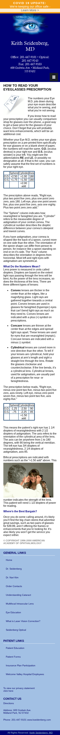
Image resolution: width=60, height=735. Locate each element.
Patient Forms (13, 656)
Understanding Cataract (18, 595)
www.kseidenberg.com (39, 719)
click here (8, 690)
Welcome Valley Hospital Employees (25, 674)
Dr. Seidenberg (14, 568)
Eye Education (13, 612)
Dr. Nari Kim (12, 577)
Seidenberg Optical (16, 630)
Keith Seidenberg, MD (30, 46)
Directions (8, 703)
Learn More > (30, 10)
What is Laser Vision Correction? (23, 621)
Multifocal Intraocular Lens (20, 603)
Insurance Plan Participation (20, 665)
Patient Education (15, 648)
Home (9, 560)
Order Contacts (14, 586)
